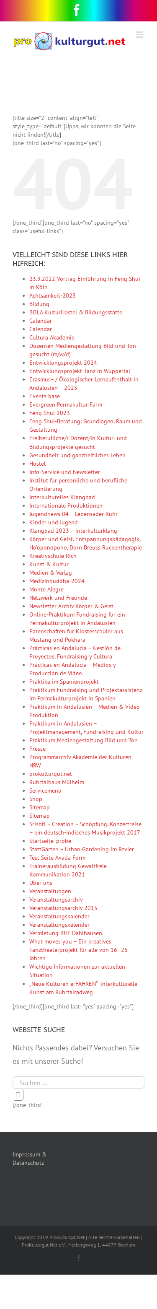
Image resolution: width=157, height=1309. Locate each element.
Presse (37, 748)
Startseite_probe (50, 841)
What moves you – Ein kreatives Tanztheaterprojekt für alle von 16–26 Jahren (78, 950)
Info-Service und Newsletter (64, 472)
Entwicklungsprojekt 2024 (63, 362)
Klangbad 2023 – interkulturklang (73, 530)
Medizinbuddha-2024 (57, 581)
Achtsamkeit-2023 (52, 295)
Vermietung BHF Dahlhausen (65, 933)
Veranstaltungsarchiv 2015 (63, 908)
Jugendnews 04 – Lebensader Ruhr (73, 514)
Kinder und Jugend (53, 522)
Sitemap (39, 807)
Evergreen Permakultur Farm (65, 404)
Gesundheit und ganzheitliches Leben (77, 455)
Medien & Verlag (50, 572)
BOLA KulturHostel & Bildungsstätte (75, 312)
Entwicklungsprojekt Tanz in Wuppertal (79, 371)
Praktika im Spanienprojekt (64, 681)
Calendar (40, 320)
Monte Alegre (46, 589)
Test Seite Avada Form (57, 857)
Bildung (39, 304)
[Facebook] (76, 10)
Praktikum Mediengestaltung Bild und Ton (83, 740)
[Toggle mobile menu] (140, 34)
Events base (44, 396)
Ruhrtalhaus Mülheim (56, 782)
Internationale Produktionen (66, 505)
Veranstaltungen (50, 891)
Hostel (37, 463)
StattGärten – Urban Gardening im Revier (81, 849)
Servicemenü (45, 790)
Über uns (40, 882)
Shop (35, 799)
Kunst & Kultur (49, 564)
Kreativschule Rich (53, 556)
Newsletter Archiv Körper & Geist (71, 606)
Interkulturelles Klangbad (62, 497)
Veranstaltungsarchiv (56, 899)
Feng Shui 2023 (49, 413)
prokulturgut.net (50, 774)
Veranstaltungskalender (59, 916)
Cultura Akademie (52, 337)
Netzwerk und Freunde (58, 597)
